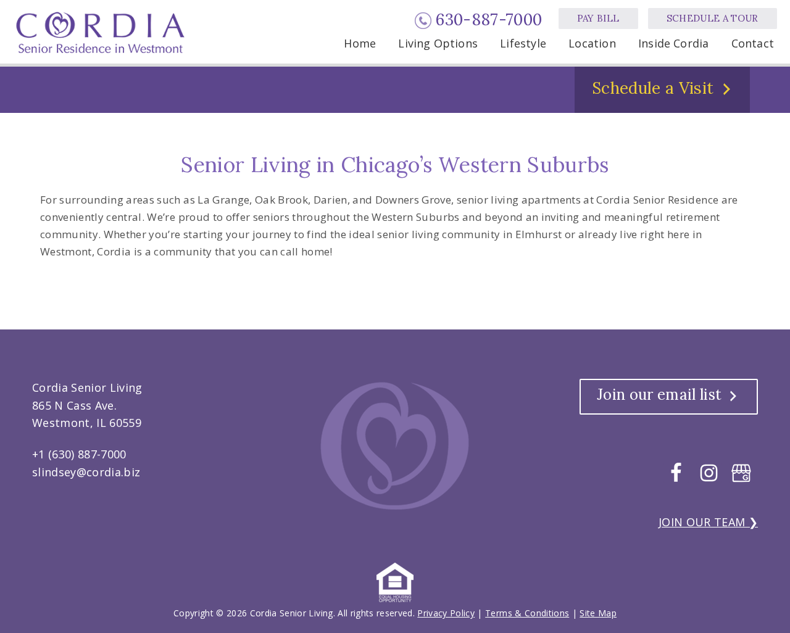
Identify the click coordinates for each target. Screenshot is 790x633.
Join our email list (659, 394)
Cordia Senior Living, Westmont (102, 32)
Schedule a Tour (713, 18)
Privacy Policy (446, 613)
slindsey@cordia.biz (86, 472)
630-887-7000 (489, 19)
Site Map (598, 613)
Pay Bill (598, 18)
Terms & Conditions (527, 613)
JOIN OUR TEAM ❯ (708, 522)
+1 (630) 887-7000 (79, 454)
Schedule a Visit (652, 88)
